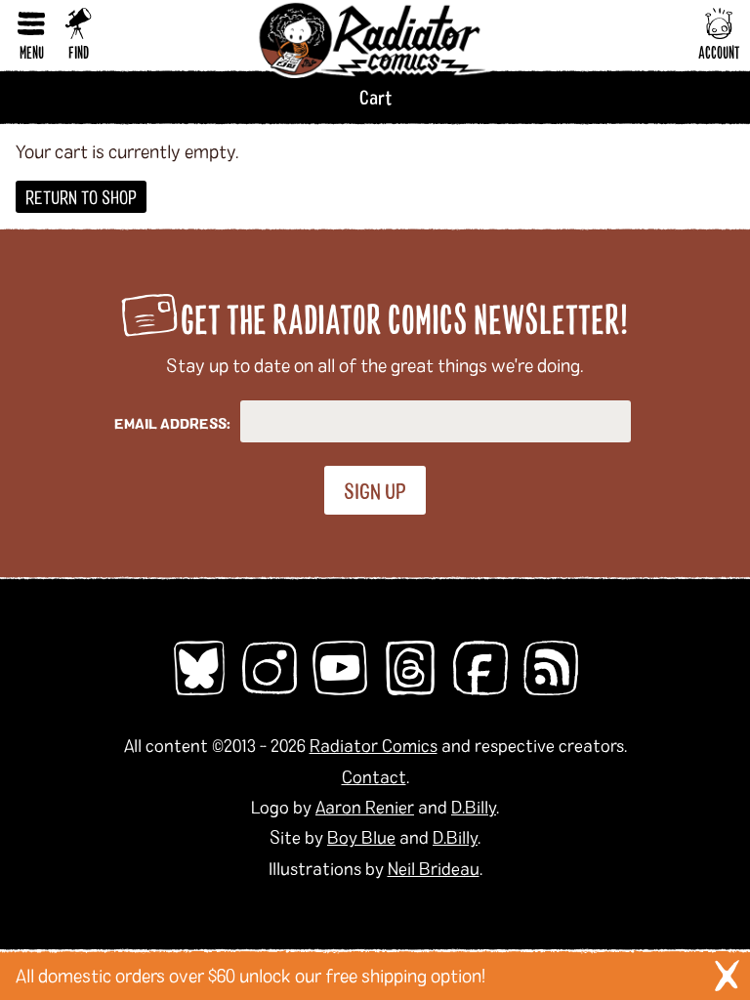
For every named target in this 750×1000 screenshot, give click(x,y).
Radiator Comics (374, 745)
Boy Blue (361, 837)
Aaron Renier (364, 806)
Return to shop (81, 197)
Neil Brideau (433, 868)
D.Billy (473, 806)
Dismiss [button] (726, 975)
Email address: (172, 423)
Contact (374, 776)
